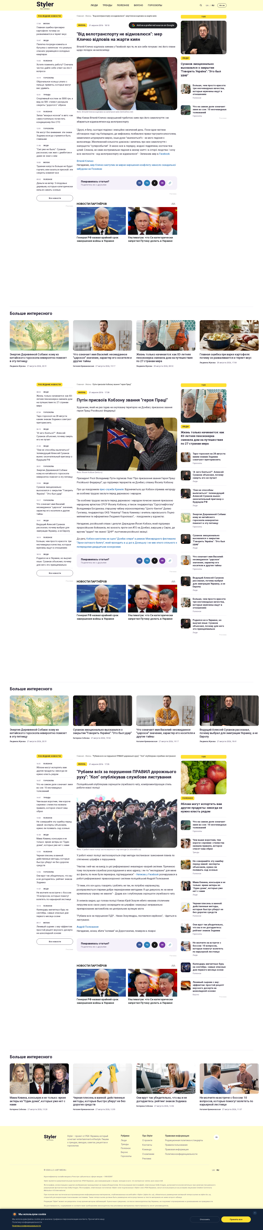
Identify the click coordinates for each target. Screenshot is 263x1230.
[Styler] (45, 5)
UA (207, 5)
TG (147, 183)
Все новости (55, 198)
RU (213, 5)
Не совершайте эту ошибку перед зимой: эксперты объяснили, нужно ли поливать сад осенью (54, 825)
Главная (80, 16)
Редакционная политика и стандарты (184, 1140)
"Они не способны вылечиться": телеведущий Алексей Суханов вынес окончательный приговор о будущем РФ (54, 455)
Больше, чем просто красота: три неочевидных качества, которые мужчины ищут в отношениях (209, 90)
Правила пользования (176, 1145)
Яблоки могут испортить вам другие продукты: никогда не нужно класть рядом (52, 771)
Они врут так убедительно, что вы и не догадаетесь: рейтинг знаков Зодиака (54, 879)
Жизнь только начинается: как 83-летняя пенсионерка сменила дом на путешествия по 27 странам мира (164, 358)
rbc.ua (221, 5)
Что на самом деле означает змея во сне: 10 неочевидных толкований (209, 109)
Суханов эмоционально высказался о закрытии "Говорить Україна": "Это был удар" (201, 69)
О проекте (147, 1140)
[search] (201, 5)
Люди (94, 5)
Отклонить (205, 1219)
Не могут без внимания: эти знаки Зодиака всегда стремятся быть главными (54, 135)
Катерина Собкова (81, 738)
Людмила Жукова (18, 366)
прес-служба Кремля (112, 489)
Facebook (164, 153)
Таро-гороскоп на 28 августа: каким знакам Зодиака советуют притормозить (54, 419)
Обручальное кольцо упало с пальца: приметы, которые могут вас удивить (54, 85)
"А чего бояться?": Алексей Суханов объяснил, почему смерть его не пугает (55, 436)
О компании (148, 1154)
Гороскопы (155, 5)
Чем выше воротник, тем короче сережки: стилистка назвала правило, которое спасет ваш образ (53, 806)
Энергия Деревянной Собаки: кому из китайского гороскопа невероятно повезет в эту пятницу (38, 358)
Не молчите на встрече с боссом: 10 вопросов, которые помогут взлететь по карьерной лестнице (54, 896)
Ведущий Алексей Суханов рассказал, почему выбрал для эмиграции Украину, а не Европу (53, 527)
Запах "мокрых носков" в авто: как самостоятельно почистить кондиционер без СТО (55, 118)
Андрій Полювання (87, 926)
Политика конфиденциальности (181, 1154)
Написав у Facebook (147, 874)
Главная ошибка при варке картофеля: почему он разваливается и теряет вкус (52, 30)
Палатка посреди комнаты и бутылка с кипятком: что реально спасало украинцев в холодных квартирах (54, 49)
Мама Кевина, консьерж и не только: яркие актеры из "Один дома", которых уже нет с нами (53, 842)
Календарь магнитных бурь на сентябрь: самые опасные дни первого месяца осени (52, 913)
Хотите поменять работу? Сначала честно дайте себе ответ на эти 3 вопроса (55, 68)
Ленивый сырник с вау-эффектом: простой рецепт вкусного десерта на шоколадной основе (54, 930)
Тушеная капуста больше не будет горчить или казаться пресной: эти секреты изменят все (55, 169)
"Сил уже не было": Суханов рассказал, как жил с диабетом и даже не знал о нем (54, 152)
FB (139, 183)
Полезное (123, 5)
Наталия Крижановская (83, 366)
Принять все (236, 1219)
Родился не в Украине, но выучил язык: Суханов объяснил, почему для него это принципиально (54, 561)
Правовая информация (177, 1149)
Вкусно (138, 5)
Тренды (107, 5)
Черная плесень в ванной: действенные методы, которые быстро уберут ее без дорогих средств (53, 860)
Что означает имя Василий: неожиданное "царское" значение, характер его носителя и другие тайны (102, 358)
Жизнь (88, 16)
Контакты (147, 1145)
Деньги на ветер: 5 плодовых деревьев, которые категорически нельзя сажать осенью (55, 186)
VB (162, 183)
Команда (146, 1149)
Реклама (146, 1158)
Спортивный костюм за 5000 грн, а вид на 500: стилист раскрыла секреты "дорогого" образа (55, 102)
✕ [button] (255, 1213)
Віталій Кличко (85, 161)
